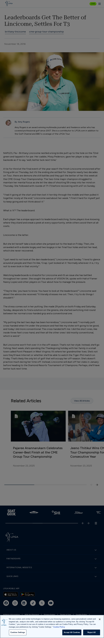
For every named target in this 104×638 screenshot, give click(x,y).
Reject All (91, 632)
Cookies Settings (17, 632)
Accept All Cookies (72, 632)
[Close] (100, 619)
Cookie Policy (59, 627)
